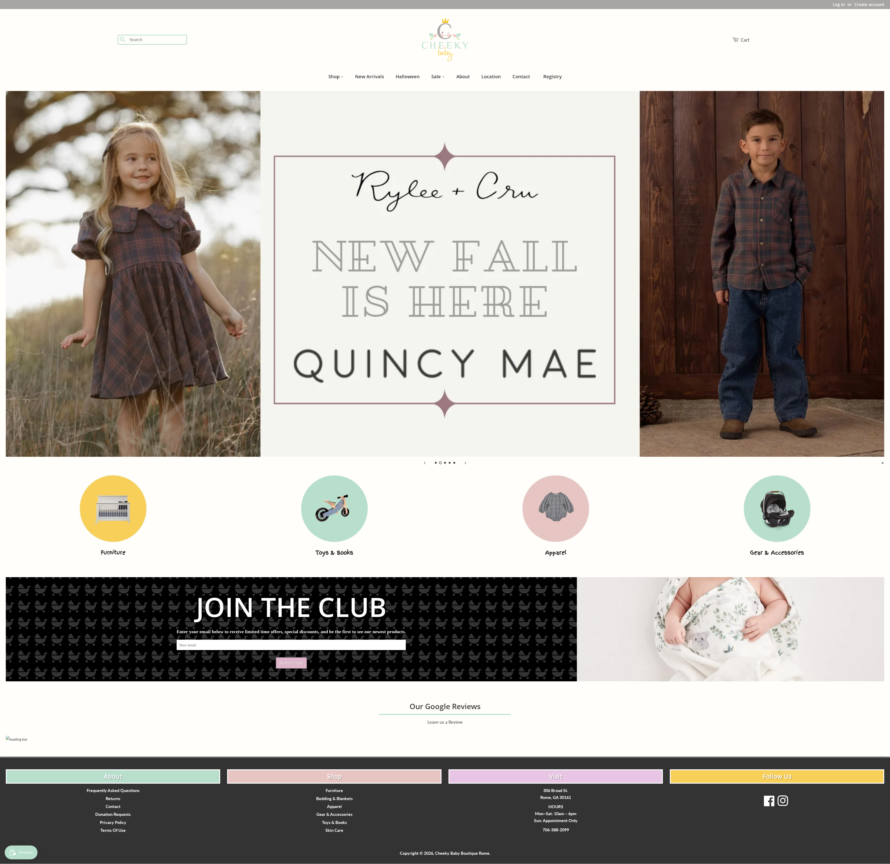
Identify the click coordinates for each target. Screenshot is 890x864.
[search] (156, 39)
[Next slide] (465, 462)
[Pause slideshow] (882, 462)
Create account (869, 4)
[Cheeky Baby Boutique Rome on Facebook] (769, 803)
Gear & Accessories (334, 814)
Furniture (334, 790)
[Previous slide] (425, 462)
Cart (745, 40)
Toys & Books (334, 822)
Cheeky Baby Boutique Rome (462, 853)
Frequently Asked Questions (113, 790)
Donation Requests (113, 814)
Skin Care (334, 830)
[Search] (122, 40)
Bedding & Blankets (334, 798)
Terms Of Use (113, 830)
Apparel (334, 806)
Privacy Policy (113, 822)
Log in (839, 4)
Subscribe (291, 663)
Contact (113, 806)
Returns (113, 798)
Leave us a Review (445, 722)
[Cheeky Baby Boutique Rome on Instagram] (782, 803)
